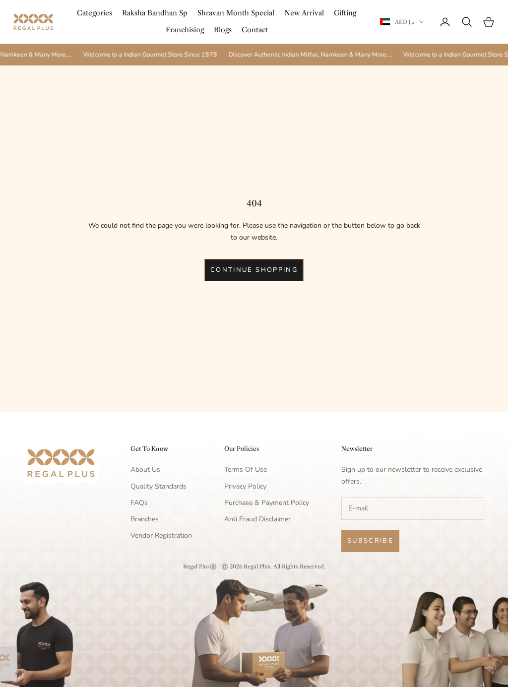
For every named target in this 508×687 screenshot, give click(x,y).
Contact (255, 29)
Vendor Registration (161, 535)
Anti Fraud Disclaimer (257, 519)
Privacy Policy (245, 486)
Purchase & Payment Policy (266, 502)
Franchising (185, 29)
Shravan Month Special (235, 12)
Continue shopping (254, 269)
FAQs (139, 502)
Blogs (223, 29)
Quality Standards (158, 486)
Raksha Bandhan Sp (155, 12)
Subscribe (370, 540)
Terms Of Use (245, 469)
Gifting (345, 12)
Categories (94, 12)
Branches (144, 519)
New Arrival (304, 12)
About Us (145, 469)
